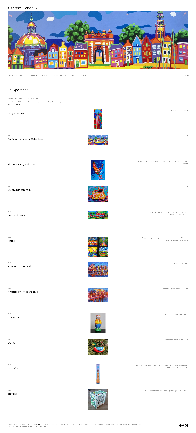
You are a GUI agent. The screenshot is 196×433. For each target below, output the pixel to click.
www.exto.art (34, 424)
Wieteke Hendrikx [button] (15, 75)
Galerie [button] (44, 75)
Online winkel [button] (59, 75)
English (186, 75)
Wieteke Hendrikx (22, 8)
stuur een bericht (14, 104)
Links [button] (72, 75)
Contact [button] (83, 75)
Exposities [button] (32, 75)
